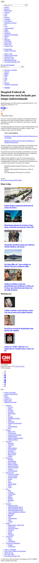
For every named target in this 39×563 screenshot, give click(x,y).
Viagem (10, 545)
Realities (10, 499)
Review (6, 36)
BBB (9, 490)
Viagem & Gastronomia (11, 34)
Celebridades (11, 494)
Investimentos (12, 461)
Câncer (10, 531)
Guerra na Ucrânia (13, 474)
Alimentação (11, 526)
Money (6, 75)
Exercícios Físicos (13, 528)
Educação (7, 39)
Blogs (6, 396)
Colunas (6, 397)
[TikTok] (5, 384)
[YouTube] (5, 377)
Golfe (9, 520)
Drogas (10, 533)
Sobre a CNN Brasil (10, 549)
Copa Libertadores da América (16, 512)
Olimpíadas (11, 513)
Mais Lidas (6, 184)
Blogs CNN (7, 44)
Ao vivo (6, 71)
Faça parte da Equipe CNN (12, 62)
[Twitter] (5, 374)
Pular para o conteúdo (10, 70)
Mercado (10, 459)
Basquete (10, 515)
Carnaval (10, 492)
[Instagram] (5, 379)
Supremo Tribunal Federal (15, 438)
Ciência (6, 31)
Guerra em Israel (13, 476)
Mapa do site (8, 400)
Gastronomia (11, 546)
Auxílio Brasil (12, 449)
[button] (19, 305)
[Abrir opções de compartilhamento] (4, 110)
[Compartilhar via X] (3, 108)
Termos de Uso (8, 57)
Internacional (8, 10)
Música (10, 497)
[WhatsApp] (5, 386)
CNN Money (8, 21)
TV (9, 502)
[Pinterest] (5, 383)
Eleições (6, 9)
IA (5, 81)
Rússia (10, 485)
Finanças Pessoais (13, 467)
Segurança (11, 445)
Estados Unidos (12, 477)
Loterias (10, 469)
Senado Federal (12, 436)
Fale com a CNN (9, 58)
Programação (8, 49)
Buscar (6, 5)
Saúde (6, 30)
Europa (10, 479)
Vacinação (11, 530)
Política (6, 7)
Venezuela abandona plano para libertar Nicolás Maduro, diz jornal (19, 246)
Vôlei (9, 517)
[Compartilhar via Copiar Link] (7, 108)
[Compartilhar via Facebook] (1, 108)
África (10, 482)
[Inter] (5, 372)
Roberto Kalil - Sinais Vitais (16, 525)
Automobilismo (12, 518)
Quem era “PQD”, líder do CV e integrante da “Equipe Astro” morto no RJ (19, 349)
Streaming (11, 500)
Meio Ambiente (12, 448)
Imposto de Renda (13, 466)
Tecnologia (7, 33)
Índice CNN (11, 431)
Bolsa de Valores (13, 464)
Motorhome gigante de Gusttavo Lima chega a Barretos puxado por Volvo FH (19, 226)
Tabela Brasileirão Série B (15, 508)
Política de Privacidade (10, 55)
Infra (5, 15)
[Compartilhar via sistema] (1, 112)
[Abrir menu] (3, 2)
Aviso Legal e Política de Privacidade (15, 551)
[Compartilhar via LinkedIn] (4, 108)
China (9, 487)
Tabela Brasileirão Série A (15, 507)
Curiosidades (11, 541)
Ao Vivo (10, 407)
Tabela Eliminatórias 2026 (15, 510)
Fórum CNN (8, 43)
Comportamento (9, 28)
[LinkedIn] (5, 381)
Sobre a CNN (8, 54)
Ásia (9, 481)
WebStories (6, 294)
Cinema (10, 495)
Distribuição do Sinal (10, 60)
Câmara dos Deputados (14, 435)
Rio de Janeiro (12, 453)
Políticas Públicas (13, 439)
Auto (5, 38)
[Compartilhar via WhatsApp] (6, 108)
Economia (7, 19)
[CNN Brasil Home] (7, 65)
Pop (5, 24)
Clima (9, 446)
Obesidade (11, 535)
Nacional (7, 12)
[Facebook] (5, 375)
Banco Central (12, 463)
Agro (5, 14)
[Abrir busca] (26, 5)
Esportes (6, 17)
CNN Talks (7, 41)
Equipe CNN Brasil (10, 51)
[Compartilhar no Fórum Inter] (2, 114)
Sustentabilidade (12, 471)
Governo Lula (12, 433)
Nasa (9, 538)
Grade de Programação (11, 394)
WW (5, 76)
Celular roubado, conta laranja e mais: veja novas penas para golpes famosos (18, 311)
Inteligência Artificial (10, 23)
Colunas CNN (8, 46)
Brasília (10, 456)
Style (5, 26)
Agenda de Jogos (13, 505)
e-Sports (10, 521)
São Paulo (11, 451)
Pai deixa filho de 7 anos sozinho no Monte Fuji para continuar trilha (17, 265)
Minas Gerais (12, 454)
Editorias (8, 405)
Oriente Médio (12, 484)
